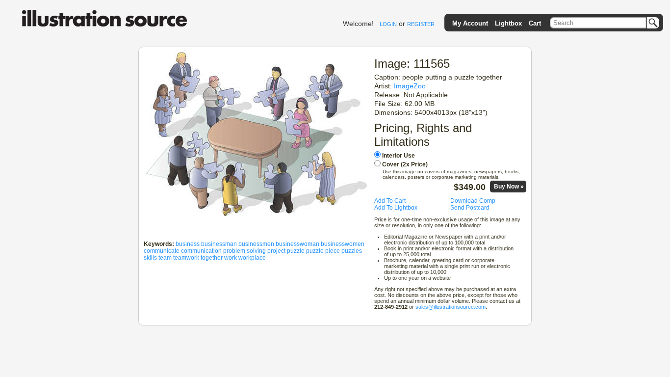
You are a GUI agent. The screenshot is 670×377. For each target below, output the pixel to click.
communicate (162, 250)
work (230, 257)
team (165, 257)
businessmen (256, 244)
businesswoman (297, 244)
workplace (252, 257)
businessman (219, 244)
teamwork (186, 257)
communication (201, 250)
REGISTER (421, 24)
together (212, 257)
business (188, 244)
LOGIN (388, 24)
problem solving (244, 250)
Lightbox (508, 23)
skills (150, 257)
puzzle (296, 250)
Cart (535, 23)
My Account (470, 23)
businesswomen (342, 244)
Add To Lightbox (395, 207)
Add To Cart (390, 200)
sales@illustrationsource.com (450, 307)
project (276, 250)
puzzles (351, 250)
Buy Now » (509, 186)
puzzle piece (323, 250)
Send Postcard (470, 207)
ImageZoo (410, 86)
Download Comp (472, 200)
